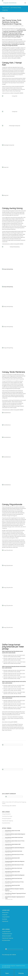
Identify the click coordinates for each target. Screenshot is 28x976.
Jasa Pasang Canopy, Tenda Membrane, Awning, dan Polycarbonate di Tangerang (11, 22)
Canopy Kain (4, 914)
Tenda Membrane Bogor (7, 816)
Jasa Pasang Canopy (16, 25)
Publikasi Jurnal (5, 956)
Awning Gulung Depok (6, 818)
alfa (22, 25)
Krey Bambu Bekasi (6, 823)
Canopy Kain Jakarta (6, 814)
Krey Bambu (4, 919)
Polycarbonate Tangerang (7, 820)
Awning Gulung (5, 912)
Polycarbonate (5, 921)
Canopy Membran (6, 916)
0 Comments (9, 25)
